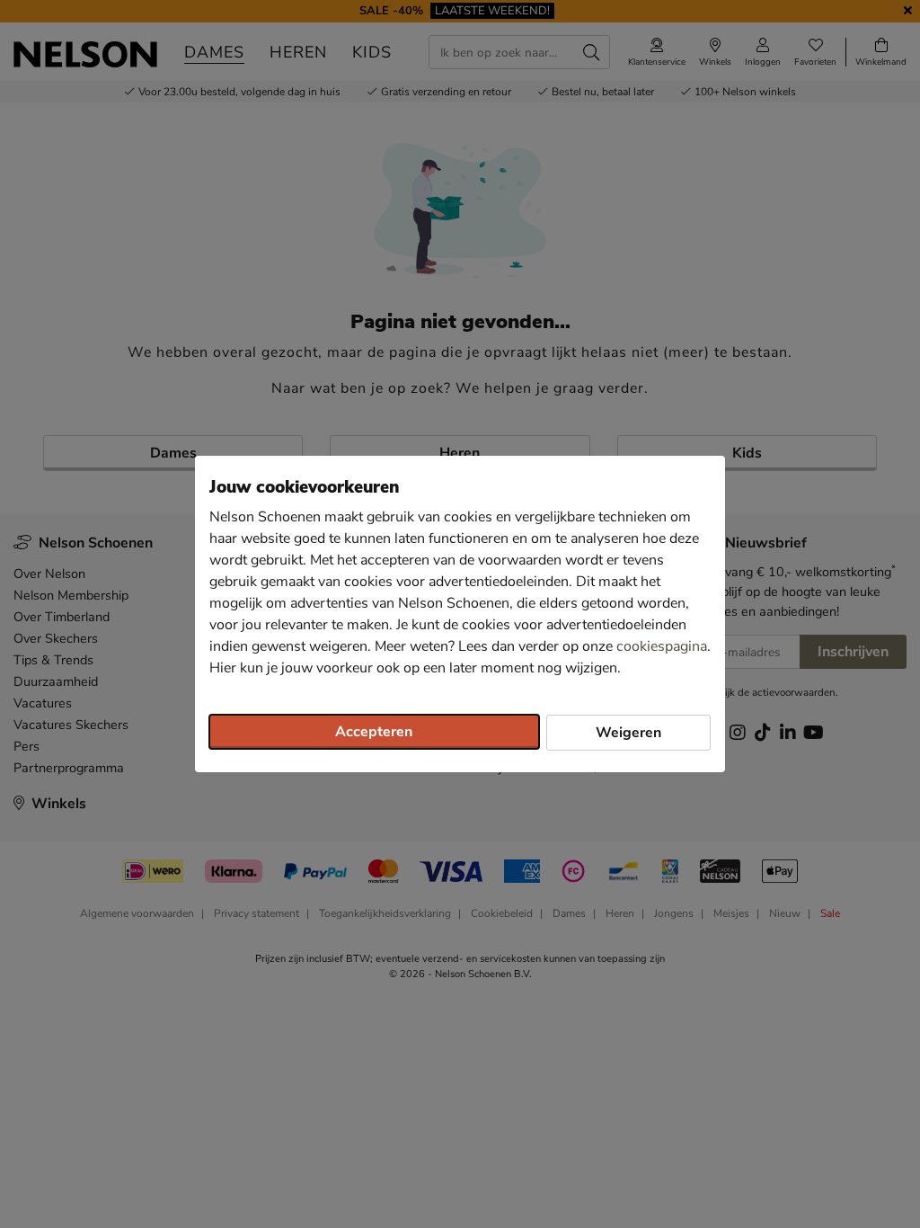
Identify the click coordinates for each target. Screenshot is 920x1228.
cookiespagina (661, 646)
